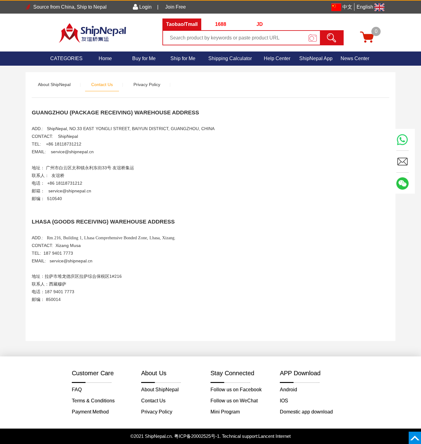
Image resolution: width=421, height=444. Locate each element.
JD (259, 24)
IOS (284, 400)
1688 (220, 24)
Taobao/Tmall (182, 24)
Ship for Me (182, 58)
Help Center (277, 58)
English (365, 7)
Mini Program (225, 411)
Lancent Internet (274, 436)
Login (145, 7)
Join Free (175, 7)
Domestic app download (306, 411)
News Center (355, 58)
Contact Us (102, 84)
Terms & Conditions (93, 400)
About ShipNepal (54, 84)
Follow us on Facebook (236, 389)
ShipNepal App (316, 58)
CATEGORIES (66, 58)
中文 (347, 7)
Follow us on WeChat (234, 400)
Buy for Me (144, 58)
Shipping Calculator (230, 58)
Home (105, 58)
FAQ (77, 389)
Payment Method (90, 411)
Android (288, 389)
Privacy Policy (146, 84)
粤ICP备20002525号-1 (196, 436)
